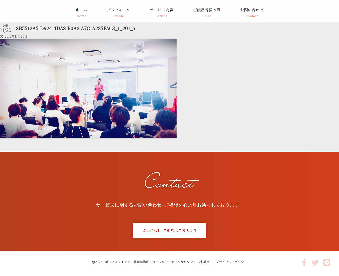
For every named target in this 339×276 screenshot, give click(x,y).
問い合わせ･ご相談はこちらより (169, 230)
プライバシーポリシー (231, 261)
